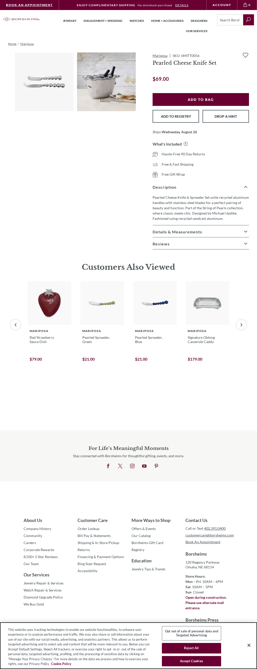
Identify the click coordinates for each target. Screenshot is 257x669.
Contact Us (196, 520)
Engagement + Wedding (103, 21)
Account (222, 5)
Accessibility (87, 571)
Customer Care (93, 520)
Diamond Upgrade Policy (43, 597)
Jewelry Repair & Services (43, 583)
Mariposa (160, 55)
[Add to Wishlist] (245, 55)
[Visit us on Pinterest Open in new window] (156, 466)
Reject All (191, 648)
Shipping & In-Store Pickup (98, 543)
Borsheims (196, 554)
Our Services (36, 574)
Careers (30, 543)
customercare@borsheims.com (209, 535)
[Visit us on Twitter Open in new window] (120, 466)
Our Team (31, 564)
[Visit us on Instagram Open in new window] (132, 466)
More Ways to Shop (151, 520)
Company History (37, 528)
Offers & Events (144, 528)
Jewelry (70, 21)
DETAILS (181, 5)
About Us (33, 520)
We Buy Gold (34, 604)
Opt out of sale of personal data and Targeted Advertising (191, 633)
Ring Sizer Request (92, 564)
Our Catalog (141, 535)
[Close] (248, 645)
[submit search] (248, 19)
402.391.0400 (215, 528)
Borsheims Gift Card (147, 543)
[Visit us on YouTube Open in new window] (144, 466)
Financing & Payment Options (101, 557)
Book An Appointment (29, 5)
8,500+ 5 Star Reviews (41, 557)
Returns (84, 550)
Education (142, 560)
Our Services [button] (197, 31)
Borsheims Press (202, 620)
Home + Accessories (167, 21)
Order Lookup (88, 528)
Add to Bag (201, 99)
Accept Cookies (191, 661)
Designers (199, 21)
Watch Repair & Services (42, 590)
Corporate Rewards (39, 550)
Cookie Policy (61, 664)
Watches (137, 21)
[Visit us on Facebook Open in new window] (108, 466)
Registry (138, 550)
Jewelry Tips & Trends (148, 569)
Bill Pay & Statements (94, 535)
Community (33, 535)
